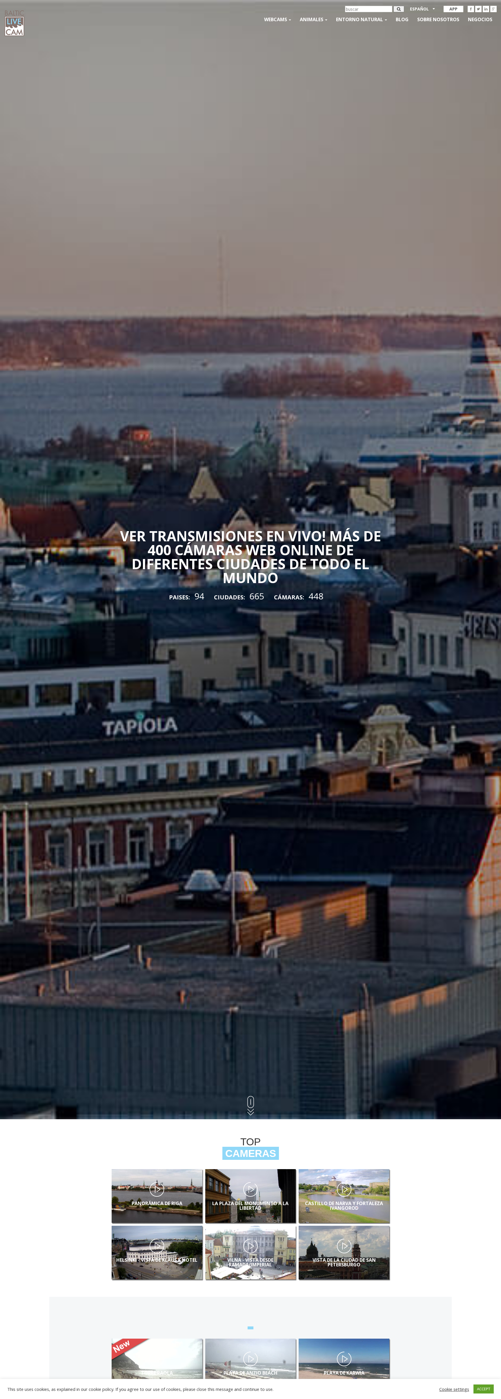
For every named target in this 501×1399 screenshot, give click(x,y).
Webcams (276, 19)
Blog (402, 19)
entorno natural (360, 19)
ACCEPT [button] (483, 1388)
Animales (312, 19)
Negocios (480, 19)
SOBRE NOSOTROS (438, 19)
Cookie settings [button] (454, 1389)
